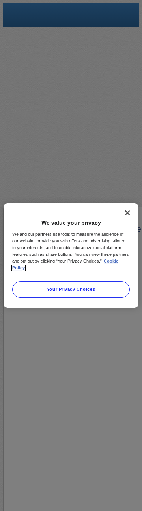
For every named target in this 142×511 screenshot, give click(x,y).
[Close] (127, 212)
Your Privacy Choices (71, 289)
